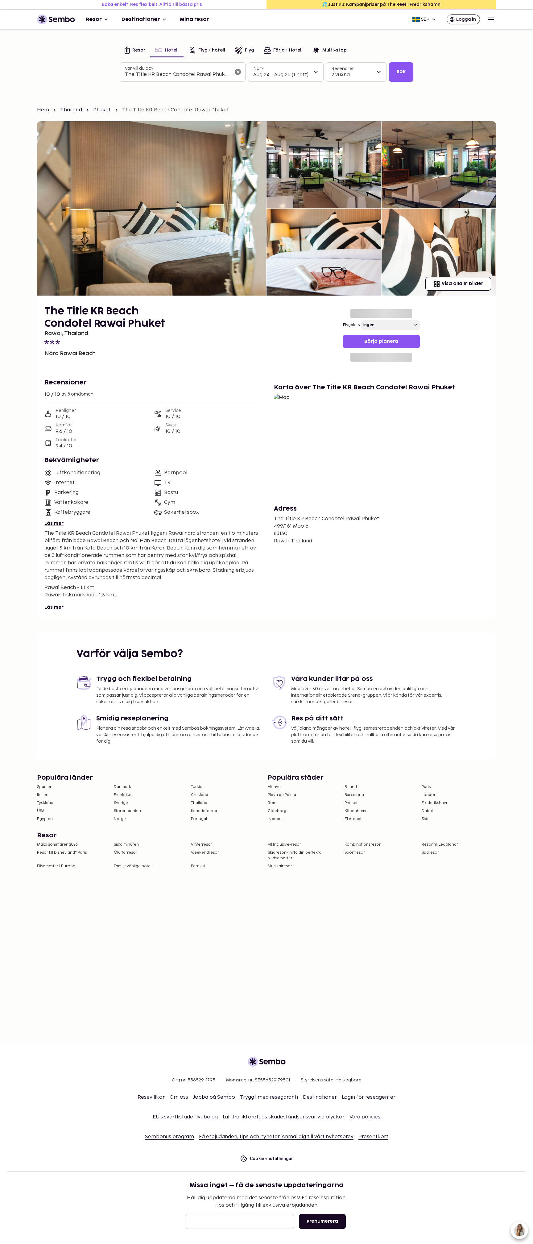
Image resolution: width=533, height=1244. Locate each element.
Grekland (199, 795)
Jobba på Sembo (214, 1097)
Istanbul (275, 819)
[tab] (135, 50)
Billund (351, 787)
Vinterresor (201, 844)
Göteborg (277, 811)
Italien (42, 795)
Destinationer (141, 19)
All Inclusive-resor (284, 844)
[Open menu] (491, 19)
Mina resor (194, 19)
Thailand (71, 110)
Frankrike (122, 795)
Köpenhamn (356, 811)
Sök (401, 72)
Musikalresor (280, 866)
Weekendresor (205, 852)
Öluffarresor (125, 852)
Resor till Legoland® (440, 844)
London (429, 795)
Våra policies (364, 1117)
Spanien (44, 787)
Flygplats (351, 325)
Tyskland (45, 803)
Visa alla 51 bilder (462, 284)
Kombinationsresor (363, 844)
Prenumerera (322, 1221)
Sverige (121, 803)
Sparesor (430, 852)
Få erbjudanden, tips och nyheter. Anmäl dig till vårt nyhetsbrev (276, 1137)
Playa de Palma (282, 795)
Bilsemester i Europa (56, 866)
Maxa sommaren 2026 (57, 844)
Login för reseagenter (368, 1097)
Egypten (45, 819)
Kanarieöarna (204, 811)
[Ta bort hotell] (238, 72)
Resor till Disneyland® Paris (62, 852)
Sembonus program (169, 1137)
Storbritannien (127, 811)
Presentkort (373, 1137)
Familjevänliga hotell (133, 866)
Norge (120, 819)
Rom (272, 803)
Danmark (122, 787)
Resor (94, 19)
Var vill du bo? (139, 68)
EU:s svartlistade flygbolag (185, 1117)
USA (40, 811)
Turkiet (197, 787)
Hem (43, 110)
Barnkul (198, 866)
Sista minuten (126, 844)
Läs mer (54, 523)
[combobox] (177, 75)
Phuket (102, 110)
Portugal (199, 819)
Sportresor (355, 852)
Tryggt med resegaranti (269, 1097)
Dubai (427, 811)
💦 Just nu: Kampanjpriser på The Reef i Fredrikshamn (381, 4)
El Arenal (353, 819)
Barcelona (354, 795)
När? (258, 68)
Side (426, 819)
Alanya (274, 787)
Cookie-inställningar (271, 1158)
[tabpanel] (266, 72)
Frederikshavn (435, 803)
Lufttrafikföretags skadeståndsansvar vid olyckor (284, 1117)
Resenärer (342, 68)
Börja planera (381, 341)
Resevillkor (151, 1097)
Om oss (179, 1097)
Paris (426, 787)
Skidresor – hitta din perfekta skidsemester (294, 855)
